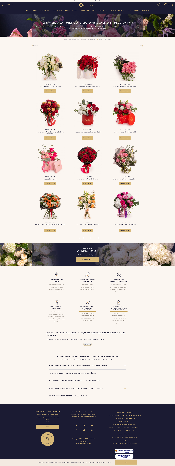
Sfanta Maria (44, 10)
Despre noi (120, 412)
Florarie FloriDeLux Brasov (117, 415)
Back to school (31, 10)
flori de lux (86, 5)
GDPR (124, 440)
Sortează (35, 45)
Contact (128, 412)
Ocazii (129, 10)
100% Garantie (130, 431)
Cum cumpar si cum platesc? (124, 418)
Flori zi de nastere (117, 10)
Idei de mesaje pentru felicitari (127, 443)
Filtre (140, 45)
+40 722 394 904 (9, 5)
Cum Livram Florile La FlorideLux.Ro (124, 424)
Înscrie (48, 426)
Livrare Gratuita (118, 431)
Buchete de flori (71, 10)
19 (98, 238)
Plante (136, 10)
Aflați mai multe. (106, 462)
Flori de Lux (103, 10)
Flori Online (135, 427)
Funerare (145, 10)
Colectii (111, 427)
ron (168, 4)
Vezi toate (87, 344)
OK (126, 462)
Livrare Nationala (124, 434)
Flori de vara (57, 10)
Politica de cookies (131, 437)
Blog (113, 443)
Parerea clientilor (124, 421)
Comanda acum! (87, 259)
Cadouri (119, 427)
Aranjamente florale (88, 10)
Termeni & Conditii (117, 437)
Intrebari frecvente (133, 415)
